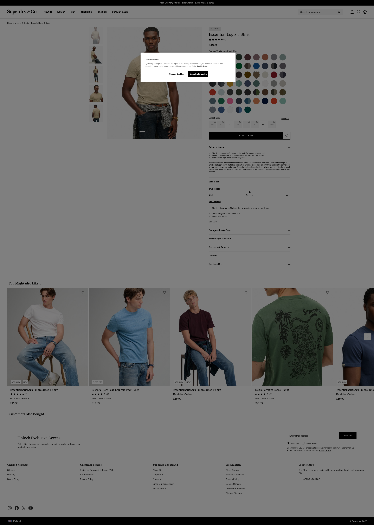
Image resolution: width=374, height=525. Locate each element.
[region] (188, 67)
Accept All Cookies (198, 74)
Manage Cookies (176, 74)
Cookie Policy (202, 66)
